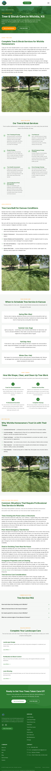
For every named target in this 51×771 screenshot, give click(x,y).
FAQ (2, 752)
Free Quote (27, 2)
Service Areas (5, 757)
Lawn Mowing (7, 671)
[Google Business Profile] (6, 725)
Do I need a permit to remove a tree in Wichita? (25, 613)
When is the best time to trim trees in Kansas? (25, 609)
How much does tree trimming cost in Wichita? (25, 604)
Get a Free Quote (7, 728)
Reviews (4, 750)
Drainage (29, 739)
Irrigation (29, 729)
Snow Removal (30, 734)
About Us (4, 747)
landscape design (6, 570)
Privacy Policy (38, 767)
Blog (3, 755)
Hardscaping (30, 732)
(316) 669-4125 (24, 28)
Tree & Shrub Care (31, 722)
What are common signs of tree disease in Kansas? (25, 617)
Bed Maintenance (31, 737)
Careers (3, 760)
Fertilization (29, 724)
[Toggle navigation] (48, 3)
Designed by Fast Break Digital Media (27, 770)
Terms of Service (45, 767)
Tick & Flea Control (31, 727)
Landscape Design (9, 642)
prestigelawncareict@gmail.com (39, 749)
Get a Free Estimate (9, 28)
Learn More (6, 649)
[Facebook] (3, 725)
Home (3, 9)
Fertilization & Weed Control (12, 656)
